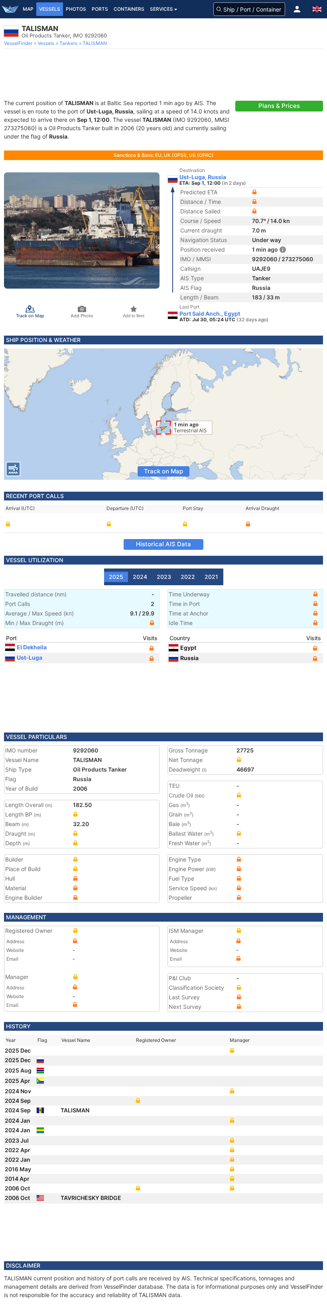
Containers (129, 9)
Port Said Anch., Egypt (209, 314)
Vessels (49, 9)
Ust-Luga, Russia (202, 177)
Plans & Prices (279, 105)
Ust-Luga (29, 657)
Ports (100, 9)
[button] (297, 9)
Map (28, 9)
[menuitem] (19, 43)
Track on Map (163, 471)
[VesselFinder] (10, 9)
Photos (76, 9)
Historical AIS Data (163, 544)
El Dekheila (32, 647)
